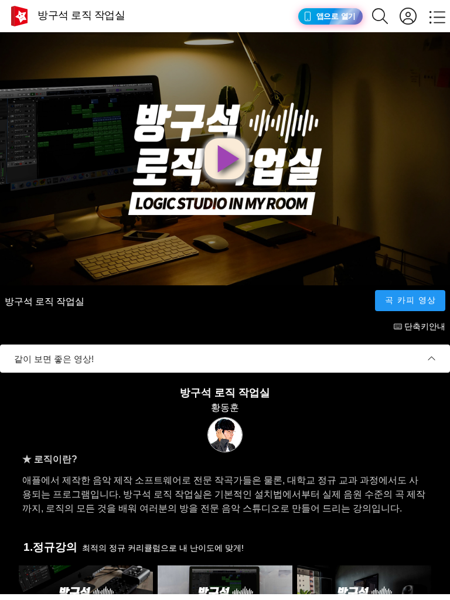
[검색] (386, 16)
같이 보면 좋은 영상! (54, 359)
